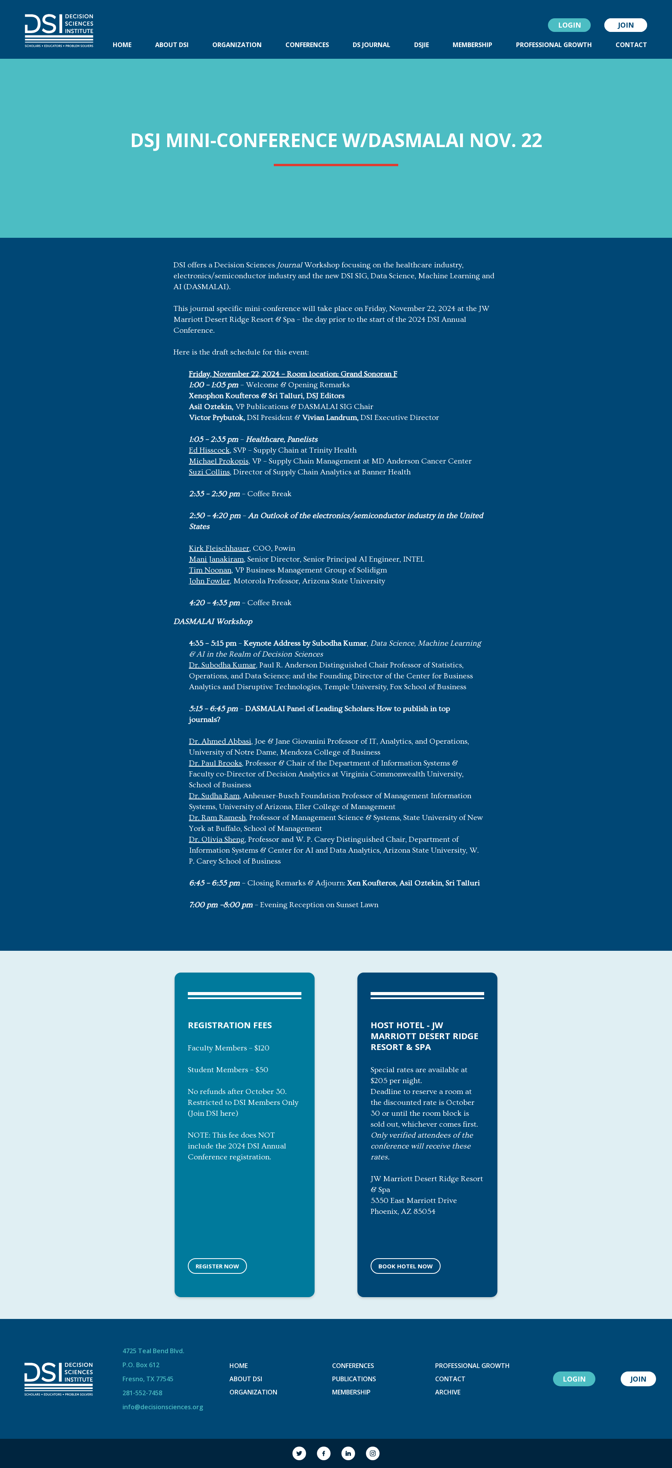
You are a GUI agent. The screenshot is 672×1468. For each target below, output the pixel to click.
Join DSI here (213, 1113)
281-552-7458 (142, 1393)
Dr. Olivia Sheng (217, 839)
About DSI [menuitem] (172, 45)
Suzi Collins (209, 472)
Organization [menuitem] (237, 45)
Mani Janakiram (216, 559)
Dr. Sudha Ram (214, 796)
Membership (351, 1392)
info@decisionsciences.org (162, 1407)
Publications (354, 1379)
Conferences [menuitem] (307, 45)
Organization (253, 1392)
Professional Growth (472, 1365)
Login (569, 25)
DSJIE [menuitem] (421, 45)
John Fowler (209, 581)
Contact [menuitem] (631, 45)
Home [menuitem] (122, 45)
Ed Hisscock (209, 450)
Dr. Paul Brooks (215, 763)
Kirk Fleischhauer (219, 548)
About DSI (245, 1379)
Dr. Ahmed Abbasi (220, 741)
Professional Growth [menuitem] (554, 45)
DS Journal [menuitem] (371, 45)
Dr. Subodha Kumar (222, 665)
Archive (447, 1392)
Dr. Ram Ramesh (217, 817)
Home (238, 1365)
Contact (450, 1379)
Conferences (353, 1365)
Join (626, 25)
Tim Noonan (210, 570)
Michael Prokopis (218, 461)
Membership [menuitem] (472, 45)
